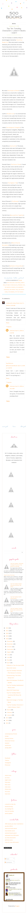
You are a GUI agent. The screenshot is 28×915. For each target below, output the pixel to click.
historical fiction (10, 740)
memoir (7, 743)
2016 (7, 720)
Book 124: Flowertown (13, 690)
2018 (7, 638)
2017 (7, 717)
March (9, 709)
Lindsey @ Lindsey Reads (13, 303)
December (10, 641)
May (8, 660)
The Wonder (15, 201)
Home (14, 426)
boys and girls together (13, 282)
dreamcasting (9, 806)
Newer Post (5, 426)
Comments (9, 862)
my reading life (9, 809)
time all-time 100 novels (12, 842)
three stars (8, 789)
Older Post (23, 426)
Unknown (12, 330)
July (8, 654)
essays (7, 736)
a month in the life (10, 804)
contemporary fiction (11, 734)
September (10, 649)
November (10, 644)
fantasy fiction (9, 738)
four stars (7, 784)
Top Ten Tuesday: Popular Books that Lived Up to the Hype (16, 610)
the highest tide (13, 289)
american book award (11, 828)
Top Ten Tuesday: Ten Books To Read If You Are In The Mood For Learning (16, 565)
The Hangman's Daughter (13, 127)
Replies (9, 326)
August (9, 652)
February (9, 712)
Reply (7, 322)
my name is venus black (11, 285)
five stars (7, 782)
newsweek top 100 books (12, 835)
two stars (7, 794)
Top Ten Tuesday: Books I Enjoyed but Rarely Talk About (16, 585)
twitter (15, 278)
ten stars (7, 791)
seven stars (8, 775)
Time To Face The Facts (9, 575)
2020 (7, 633)
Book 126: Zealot (11, 668)
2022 (7, 628)
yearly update (8, 813)
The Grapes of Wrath (13, 90)
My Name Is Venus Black (16, 266)
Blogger (17, 906)
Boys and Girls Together (17, 215)
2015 (7, 723)
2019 (7, 636)
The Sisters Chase (16, 164)
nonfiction (8, 745)
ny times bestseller (10, 837)
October (9, 646)
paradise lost (21, 285)
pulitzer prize (9, 840)
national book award (10, 833)
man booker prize (10, 830)
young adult (8, 747)
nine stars (8, 787)
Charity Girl (13, 146)
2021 (7, 630)
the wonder (11, 292)
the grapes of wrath (10, 287)
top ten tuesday (19, 292)
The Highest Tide (12, 183)
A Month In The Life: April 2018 (15, 665)
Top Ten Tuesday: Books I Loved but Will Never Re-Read (14, 695)
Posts (7, 859)
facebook (10, 278)
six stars (7, 777)
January (9, 715)
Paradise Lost (10, 113)
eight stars (8, 780)
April (8, 662)
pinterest (21, 278)
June (8, 657)
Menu (14, 23)
